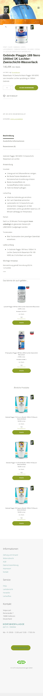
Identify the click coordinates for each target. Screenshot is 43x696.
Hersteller (6, 593)
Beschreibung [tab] (8, 136)
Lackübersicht (8, 589)
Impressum (7, 568)
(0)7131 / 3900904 (9, 627)
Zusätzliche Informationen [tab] (13, 141)
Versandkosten (16, 72)
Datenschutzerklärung (10, 565)
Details (21, 322)
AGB (4, 562)
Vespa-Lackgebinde (16, 119)
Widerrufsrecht (8, 558)
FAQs (5, 586)
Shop (10, 47)
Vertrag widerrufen (21, 648)
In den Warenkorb (26, 88)
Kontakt (5, 572)
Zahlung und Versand (10, 555)
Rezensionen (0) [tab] (9, 146)
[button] (5, 26)
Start (5, 47)
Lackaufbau (7, 596)
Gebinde (17, 47)
